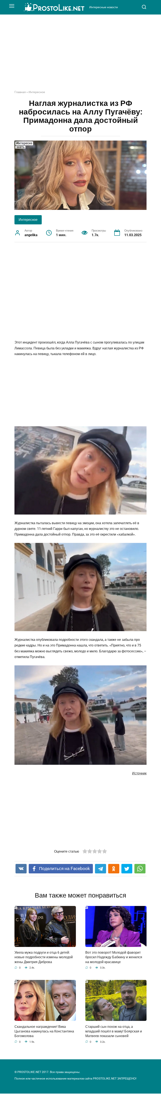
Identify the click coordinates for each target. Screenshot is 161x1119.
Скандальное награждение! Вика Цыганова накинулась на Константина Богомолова (44, 1031)
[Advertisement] (80, 55)
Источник (139, 773)
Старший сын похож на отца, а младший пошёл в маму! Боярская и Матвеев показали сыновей (113, 1031)
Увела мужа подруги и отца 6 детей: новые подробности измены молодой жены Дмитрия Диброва (43, 957)
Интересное (37, 92)
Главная (20, 92)
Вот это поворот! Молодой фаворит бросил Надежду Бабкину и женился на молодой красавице (113, 957)
